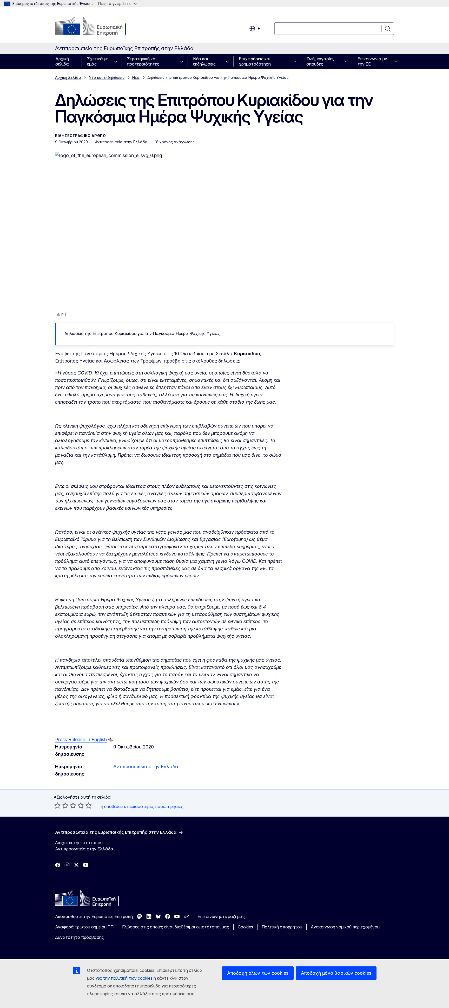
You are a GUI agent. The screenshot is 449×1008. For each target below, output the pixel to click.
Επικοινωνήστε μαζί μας (221, 916)
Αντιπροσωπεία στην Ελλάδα (145, 766)
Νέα (136, 77)
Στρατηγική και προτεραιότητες (143, 61)
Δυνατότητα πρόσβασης (79, 937)
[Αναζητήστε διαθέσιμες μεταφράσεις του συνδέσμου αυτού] (110, 739)
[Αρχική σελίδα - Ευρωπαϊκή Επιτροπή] (97, 26)
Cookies (245, 926)
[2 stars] (61, 805)
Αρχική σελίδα (62, 61)
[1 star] (57, 805)
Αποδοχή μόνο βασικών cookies (336, 973)
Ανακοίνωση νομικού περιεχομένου (345, 926)
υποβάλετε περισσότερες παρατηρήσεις (143, 806)
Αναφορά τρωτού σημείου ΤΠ (84, 926)
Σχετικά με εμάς (97, 61)
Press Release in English (81, 739)
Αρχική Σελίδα (68, 77)
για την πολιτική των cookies (124, 978)
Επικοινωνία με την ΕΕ (372, 61)
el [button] (260, 28)
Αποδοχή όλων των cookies (257, 973)
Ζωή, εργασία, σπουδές (320, 61)
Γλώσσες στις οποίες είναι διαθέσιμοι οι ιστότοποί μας (175, 926)
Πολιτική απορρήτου (282, 926)
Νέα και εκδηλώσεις (204, 61)
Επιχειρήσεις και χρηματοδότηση (255, 61)
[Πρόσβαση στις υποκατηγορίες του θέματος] (117, 61)
